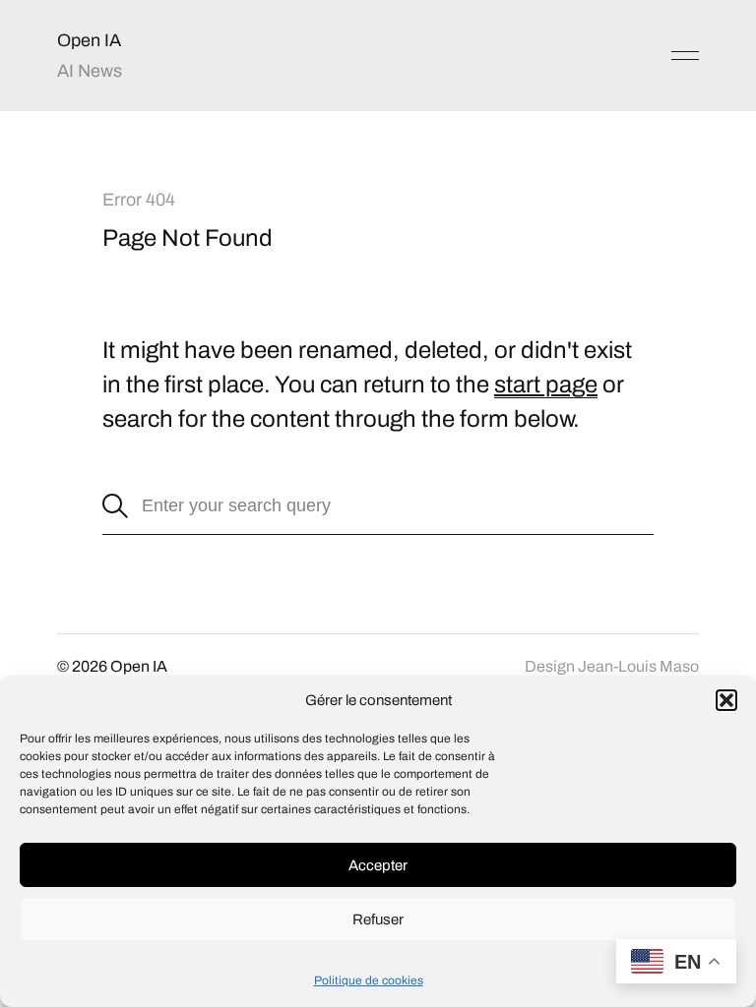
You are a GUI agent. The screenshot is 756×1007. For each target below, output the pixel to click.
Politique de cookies (368, 980)
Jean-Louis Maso (638, 666)
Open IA (89, 40)
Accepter (378, 865)
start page (546, 384)
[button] (726, 700)
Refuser (378, 919)
